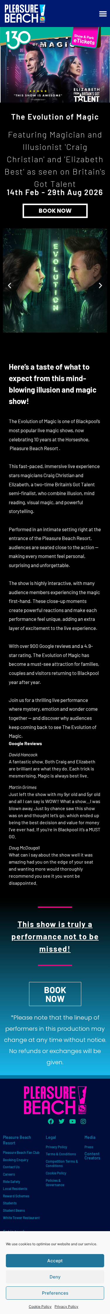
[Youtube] (72, 1121)
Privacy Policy (66, 1306)
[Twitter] (61, 1121)
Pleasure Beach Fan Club (21, 1152)
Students (10, 1203)
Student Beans (14, 1210)
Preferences (55, 1293)
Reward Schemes (16, 1196)
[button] (9, 285)
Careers (9, 1174)
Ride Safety (11, 1181)
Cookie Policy (40, 1306)
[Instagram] (83, 1121)
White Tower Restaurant (21, 1218)
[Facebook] (50, 1121)
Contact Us (11, 1167)
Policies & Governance (55, 1182)
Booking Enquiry (15, 1160)
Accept (55, 1260)
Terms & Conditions (61, 1154)
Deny (55, 1277)
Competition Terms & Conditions (62, 1163)
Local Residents (15, 1188)
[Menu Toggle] (103, 13)
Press (88, 1147)
